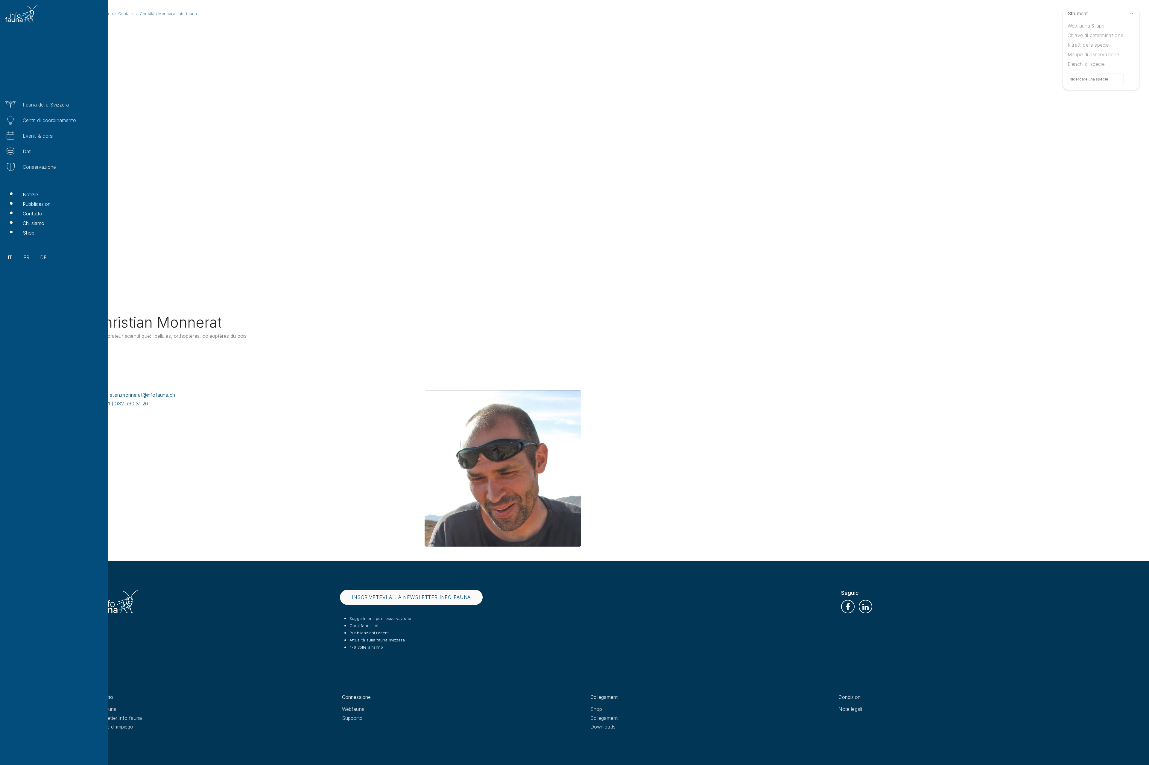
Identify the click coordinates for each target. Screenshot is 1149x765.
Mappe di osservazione (1093, 54)
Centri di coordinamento (49, 120)
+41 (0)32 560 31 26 (125, 404)
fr (26, 257)
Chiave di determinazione (1095, 35)
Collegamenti (604, 718)
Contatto (32, 214)
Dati (27, 151)
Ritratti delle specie (1088, 45)
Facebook (848, 606)
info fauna (105, 709)
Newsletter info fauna (118, 718)
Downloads (602, 727)
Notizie (30, 194)
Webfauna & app (1086, 26)
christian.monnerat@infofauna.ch (138, 395)
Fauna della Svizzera (46, 105)
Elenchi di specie (1086, 64)
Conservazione (39, 167)
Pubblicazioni (37, 204)
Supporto (352, 718)
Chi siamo (33, 223)
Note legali (850, 709)
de (43, 257)
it (10, 257)
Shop (29, 233)
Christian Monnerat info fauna (168, 13)
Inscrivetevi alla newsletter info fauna (411, 597)
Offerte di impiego (113, 727)
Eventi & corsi (38, 136)
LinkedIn (865, 606)
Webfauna (353, 709)
